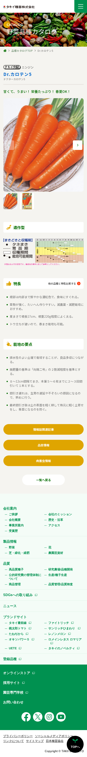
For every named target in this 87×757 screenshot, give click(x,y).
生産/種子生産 (57, 575)
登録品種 (10, 659)
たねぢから (16, 633)
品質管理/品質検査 (60, 584)
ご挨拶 (13, 514)
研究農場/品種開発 (60, 569)
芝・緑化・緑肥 (19, 552)
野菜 (12, 547)
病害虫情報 (43, 461)
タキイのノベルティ (61, 648)
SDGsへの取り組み (18, 595)
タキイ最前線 (18, 622)
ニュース (10, 606)
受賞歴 (13, 530)
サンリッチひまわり (62, 628)
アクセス (54, 525)
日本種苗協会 (55, 741)
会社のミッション (60, 514)
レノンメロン (57, 633)
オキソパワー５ (19, 639)
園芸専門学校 (13, 692)
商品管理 (15, 584)
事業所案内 (16, 525)
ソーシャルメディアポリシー (54, 736)
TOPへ (75, 747)
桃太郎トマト (18, 628)
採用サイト (11, 682)
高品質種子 (16, 569)
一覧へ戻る (43, 480)
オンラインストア (16, 673)
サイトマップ (35, 741)
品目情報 (43, 445)
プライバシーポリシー (18, 736)
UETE (13, 648)
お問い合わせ (13, 702)
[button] (80, 6)
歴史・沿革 (55, 519)
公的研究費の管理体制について (25, 576)
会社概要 (15, 519)
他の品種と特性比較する (62, 283)
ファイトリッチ (58, 622)
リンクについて (13, 741)
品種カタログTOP (22, 50)
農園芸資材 (55, 552)
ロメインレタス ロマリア (65, 639)
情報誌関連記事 (43, 429)
